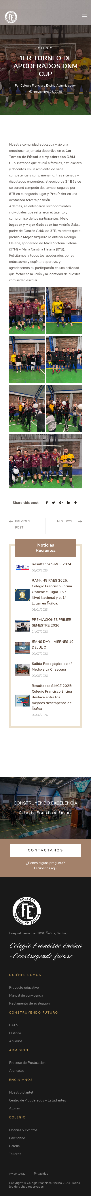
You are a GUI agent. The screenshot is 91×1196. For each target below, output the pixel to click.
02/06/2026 (40, 676)
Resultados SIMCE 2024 (51, 564)
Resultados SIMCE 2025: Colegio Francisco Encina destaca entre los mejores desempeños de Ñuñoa (52, 697)
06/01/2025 (40, 610)
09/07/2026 (40, 654)
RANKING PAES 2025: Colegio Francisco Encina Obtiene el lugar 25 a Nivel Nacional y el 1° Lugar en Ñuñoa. (52, 592)
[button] (45, 850)
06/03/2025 (40, 570)
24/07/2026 (40, 632)
